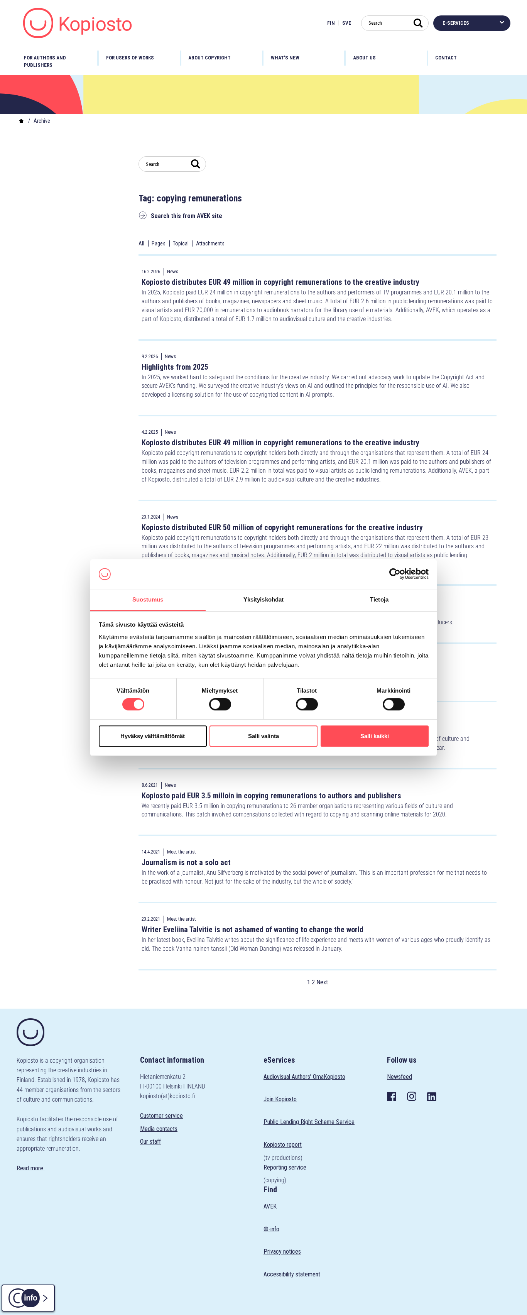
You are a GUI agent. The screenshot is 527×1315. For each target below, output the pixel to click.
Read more (31, 1168)
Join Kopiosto (280, 1099)
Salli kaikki (374, 736)
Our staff (150, 1141)
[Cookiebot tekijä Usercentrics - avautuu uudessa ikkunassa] (395, 574)
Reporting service (285, 1167)
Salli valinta (263, 736)
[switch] (220, 704)
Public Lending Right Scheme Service (309, 1122)
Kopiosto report (283, 1144)
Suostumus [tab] (148, 599)
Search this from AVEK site (186, 216)
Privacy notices (282, 1251)
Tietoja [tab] (379, 599)
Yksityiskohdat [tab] (263, 599)
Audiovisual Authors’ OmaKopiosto (304, 1076)
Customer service (161, 1115)
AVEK (270, 1206)
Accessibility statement (292, 1274)
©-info (271, 1229)
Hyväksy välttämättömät (152, 736)
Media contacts (158, 1128)
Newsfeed (399, 1076)
